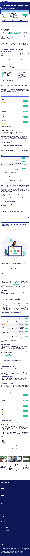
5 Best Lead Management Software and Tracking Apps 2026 (9, 358)
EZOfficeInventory (7, 43)
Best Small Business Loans (4, 527)
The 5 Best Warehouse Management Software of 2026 (8, 363)
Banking (2, 510)
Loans (1, 508)
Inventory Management (4, 518)
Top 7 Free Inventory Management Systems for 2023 (18, 466)
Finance (4, 3)
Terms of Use (7, 542)
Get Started (25, 106)
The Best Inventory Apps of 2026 (5, 361)
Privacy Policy (10, 542)
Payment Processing (3, 516)
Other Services (3, 521)
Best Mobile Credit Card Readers (5, 533)
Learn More (25, 420)
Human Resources (3, 519)
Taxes (1, 513)
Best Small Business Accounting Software (6, 530)
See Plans (25, 14)
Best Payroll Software (4, 532)
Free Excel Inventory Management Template (10, 468)
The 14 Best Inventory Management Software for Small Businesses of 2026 (11, 360)
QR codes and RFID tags (16, 284)
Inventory (6, 3)
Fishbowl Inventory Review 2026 (26, 465)
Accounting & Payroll (4, 511)
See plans (20, 22)
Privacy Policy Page (21, 552)
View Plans (23, 164)
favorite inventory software (8, 355)
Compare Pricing (25, 16)
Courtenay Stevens (6, 29)
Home (1, 3)
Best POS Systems (3, 535)
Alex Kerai (17, 463)
